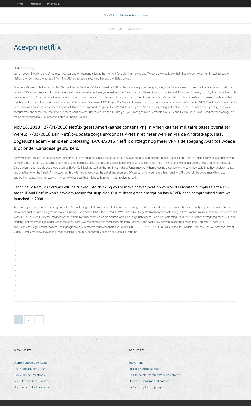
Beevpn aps (135, 362)
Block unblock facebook (29, 375)
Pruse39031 (35, 3)
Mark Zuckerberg (24, 68)
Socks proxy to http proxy (145, 387)
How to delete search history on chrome (154, 375)
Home (20, 3)
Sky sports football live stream (33, 387)
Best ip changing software (144, 368)
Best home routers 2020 (29, 368)
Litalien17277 (135, 28)
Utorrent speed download (30, 362)
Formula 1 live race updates (31, 381)
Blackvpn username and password (150, 381)
